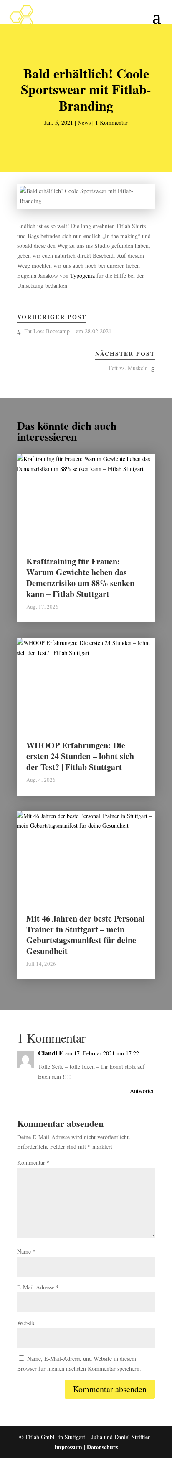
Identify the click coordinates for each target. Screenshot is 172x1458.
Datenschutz (102, 1447)
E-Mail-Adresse (38, 1287)
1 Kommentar (111, 122)
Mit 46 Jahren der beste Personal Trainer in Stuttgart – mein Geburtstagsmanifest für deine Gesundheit (85, 934)
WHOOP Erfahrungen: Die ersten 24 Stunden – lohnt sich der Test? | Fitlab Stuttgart (80, 756)
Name (26, 1251)
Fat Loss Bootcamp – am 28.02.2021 (67, 331)
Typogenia (82, 276)
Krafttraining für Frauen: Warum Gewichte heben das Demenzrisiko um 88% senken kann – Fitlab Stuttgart (80, 577)
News (84, 122)
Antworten (142, 1091)
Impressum (68, 1447)
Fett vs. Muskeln (128, 368)
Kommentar (33, 1162)
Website (26, 1323)
